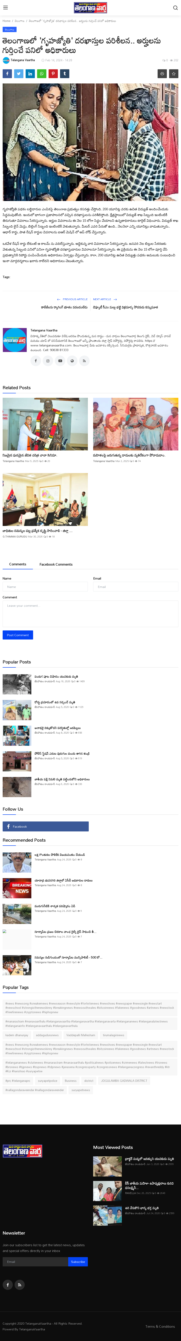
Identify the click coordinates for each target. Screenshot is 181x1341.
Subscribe (78, 1262)
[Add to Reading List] (173, 73)
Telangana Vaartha (43, 330)
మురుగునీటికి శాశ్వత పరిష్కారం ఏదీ (55, 906)
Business (71, 1081)
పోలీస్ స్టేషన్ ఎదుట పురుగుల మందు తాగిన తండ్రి (62, 753)
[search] (175, 8)
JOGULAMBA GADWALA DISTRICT (124, 1081)
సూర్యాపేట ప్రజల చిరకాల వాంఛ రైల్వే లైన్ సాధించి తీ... (65, 931)
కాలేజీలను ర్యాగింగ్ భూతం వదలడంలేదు (64, 307)
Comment (10, 597)
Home (6, 21)
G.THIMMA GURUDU (15, 537)
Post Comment (18, 635)
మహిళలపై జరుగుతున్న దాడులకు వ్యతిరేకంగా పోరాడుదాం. (129, 455)
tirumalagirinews (113, 1035)
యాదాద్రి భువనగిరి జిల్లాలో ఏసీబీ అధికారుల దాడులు (64, 880)
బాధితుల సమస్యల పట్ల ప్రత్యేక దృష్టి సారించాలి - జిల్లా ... (38, 530)
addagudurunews (47, 1035)
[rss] (20, 1285)
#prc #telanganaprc (18, 1081)
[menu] (5, 8)
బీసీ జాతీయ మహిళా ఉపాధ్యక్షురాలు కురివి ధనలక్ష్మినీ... (149, 1185)
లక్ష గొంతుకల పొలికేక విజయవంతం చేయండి (60, 854)
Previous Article (75, 299)
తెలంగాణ (20, 21)
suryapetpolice (47, 1081)
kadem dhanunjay (17, 1035)
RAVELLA (130, 1193)
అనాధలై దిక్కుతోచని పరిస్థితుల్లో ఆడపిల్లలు (58, 728)
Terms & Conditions (160, 1326)
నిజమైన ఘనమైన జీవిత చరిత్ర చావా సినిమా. (30, 455)
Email (97, 578)
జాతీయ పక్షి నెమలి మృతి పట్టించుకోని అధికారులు (62, 779)
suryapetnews (81, 1090)
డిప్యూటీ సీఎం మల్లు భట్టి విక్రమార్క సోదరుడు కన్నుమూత (125, 307)
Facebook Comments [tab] (56, 564)
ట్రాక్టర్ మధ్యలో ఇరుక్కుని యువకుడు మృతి (149, 1158)
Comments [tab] (17, 564)
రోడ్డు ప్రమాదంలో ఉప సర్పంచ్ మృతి (55, 702)
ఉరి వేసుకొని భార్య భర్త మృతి (142, 1208)
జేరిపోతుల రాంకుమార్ (45, 681)
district (88, 1081)
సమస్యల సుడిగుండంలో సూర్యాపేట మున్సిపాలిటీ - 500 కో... (68, 957)
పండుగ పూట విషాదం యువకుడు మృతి (56, 676)
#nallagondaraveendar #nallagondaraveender (35, 1090)
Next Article (102, 299)
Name (7, 578)
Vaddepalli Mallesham (80, 1035)
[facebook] (8, 1285)
